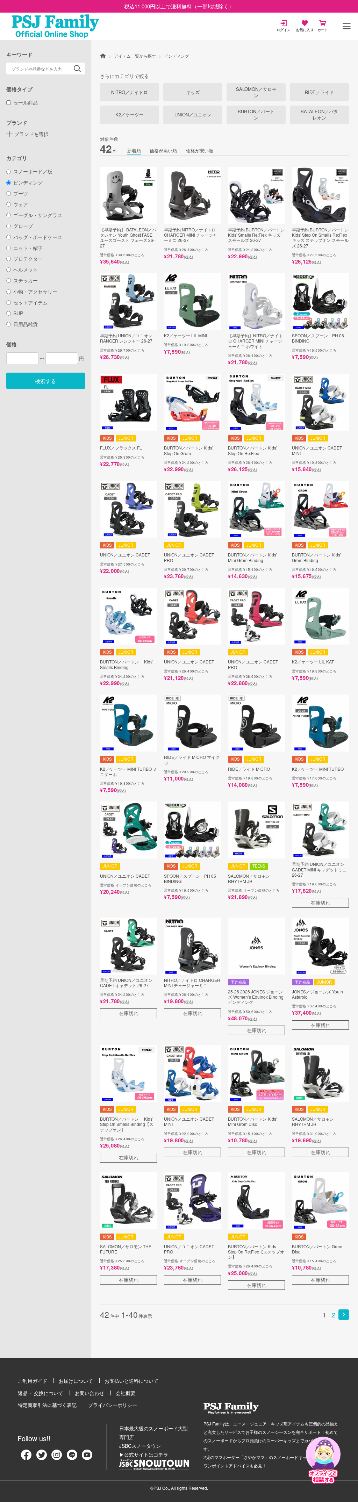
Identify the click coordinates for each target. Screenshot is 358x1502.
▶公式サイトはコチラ (143, 1454)
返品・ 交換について (40, 1392)
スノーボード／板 (32, 171)
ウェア (20, 204)
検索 (77, 68)
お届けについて (76, 1380)
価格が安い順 (199, 150)
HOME (103, 55)
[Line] (72, 1457)
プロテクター (28, 258)
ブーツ (20, 193)
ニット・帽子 (28, 247)
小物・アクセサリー (35, 291)
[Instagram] (56, 1457)
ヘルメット (25, 269)
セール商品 (25, 102)
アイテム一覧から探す (135, 56)
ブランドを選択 (31, 134)
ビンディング (28, 182)
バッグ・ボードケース (37, 236)
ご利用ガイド (32, 1380)
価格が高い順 (163, 150)
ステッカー (25, 280)
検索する (45, 381)
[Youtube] (87, 1457)
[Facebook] (26, 1457)
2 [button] (334, 1314)
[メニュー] (346, 26)
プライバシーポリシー (112, 1404)
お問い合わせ (89, 1392)
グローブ (23, 225)
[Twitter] (41, 1457)
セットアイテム (30, 302)
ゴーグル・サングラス (37, 214)
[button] (343, 1314)
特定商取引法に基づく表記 (47, 1404)
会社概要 (125, 1392)
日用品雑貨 (25, 324)
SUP (18, 313)
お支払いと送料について (131, 1380)
